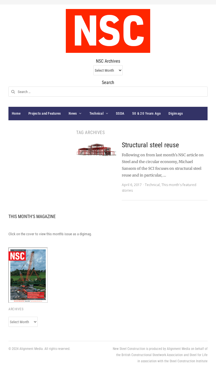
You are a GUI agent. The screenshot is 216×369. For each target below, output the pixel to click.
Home (16, 113)
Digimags (175, 113)
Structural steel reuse (150, 145)
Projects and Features (44, 113)
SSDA (120, 113)
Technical (96, 113)
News (73, 113)
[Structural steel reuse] (96, 149)
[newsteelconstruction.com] (108, 31)
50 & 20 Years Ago (146, 113)
